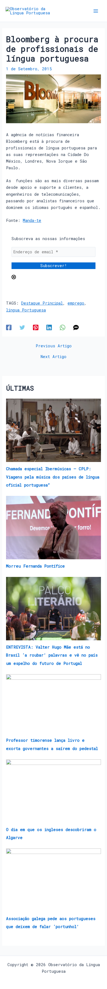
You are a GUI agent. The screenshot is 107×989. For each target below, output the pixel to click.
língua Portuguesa (26, 310)
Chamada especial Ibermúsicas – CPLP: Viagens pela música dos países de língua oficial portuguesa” (52, 476)
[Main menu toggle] (96, 11)
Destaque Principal (42, 303)
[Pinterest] (35, 327)
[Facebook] (9, 327)
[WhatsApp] (62, 327)
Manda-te (32, 220)
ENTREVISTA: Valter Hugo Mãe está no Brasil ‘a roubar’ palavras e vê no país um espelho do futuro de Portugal (52, 655)
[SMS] (76, 327)
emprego (75, 303)
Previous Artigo (54, 346)
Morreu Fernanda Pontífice (35, 566)
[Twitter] (22, 327)
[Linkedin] (49, 327)
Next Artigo (53, 357)
